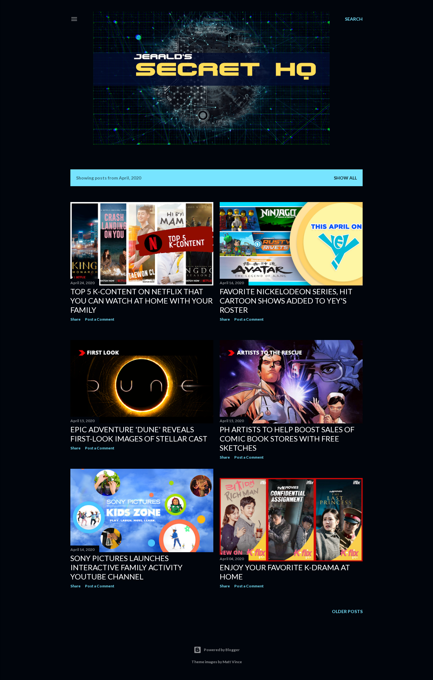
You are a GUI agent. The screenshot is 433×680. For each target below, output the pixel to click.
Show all (345, 177)
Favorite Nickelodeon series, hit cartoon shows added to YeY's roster (286, 300)
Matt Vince (232, 661)
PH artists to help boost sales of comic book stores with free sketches (287, 438)
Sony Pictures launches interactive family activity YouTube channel (126, 567)
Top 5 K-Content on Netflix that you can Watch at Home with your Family (141, 300)
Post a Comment (99, 319)
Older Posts (347, 611)
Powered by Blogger (222, 649)
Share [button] (75, 319)
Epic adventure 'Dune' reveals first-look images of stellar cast (138, 434)
